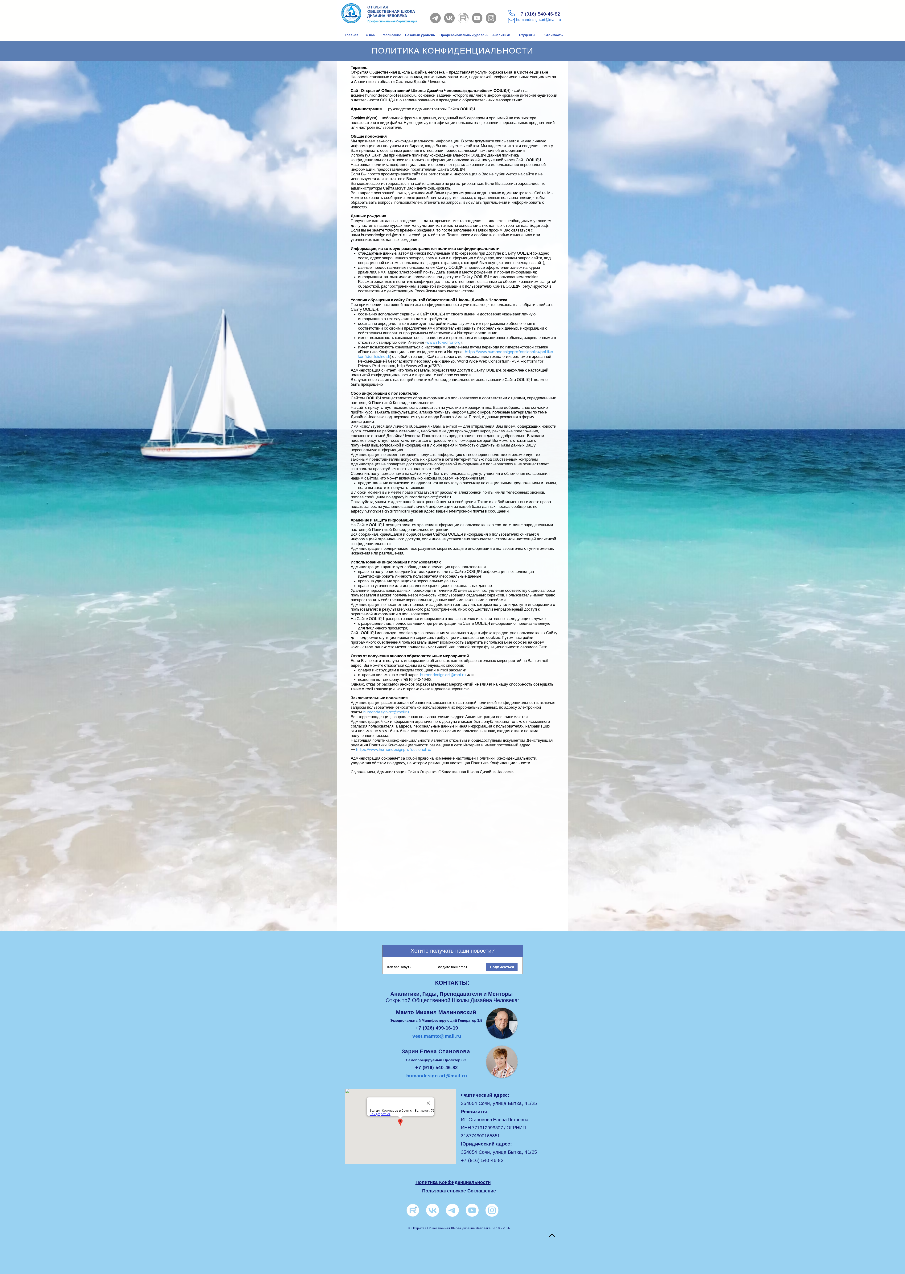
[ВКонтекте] (432, 1210)
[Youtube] (477, 18)
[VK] (449, 18)
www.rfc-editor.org (443, 342)
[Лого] (412, 1210)
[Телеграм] (452, 1210)
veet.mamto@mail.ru (436, 1036)
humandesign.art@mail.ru (538, 20)
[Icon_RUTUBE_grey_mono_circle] (463, 18)
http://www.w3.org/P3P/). (419, 366)
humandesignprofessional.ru (390, 95)
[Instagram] (491, 18)
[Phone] (511, 13)
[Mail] (511, 20)
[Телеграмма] (435, 18)
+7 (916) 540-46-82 (539, 14)
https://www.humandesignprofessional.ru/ (394, 750)
